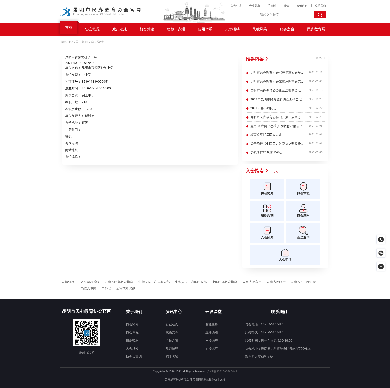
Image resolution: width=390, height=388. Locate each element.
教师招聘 (172, 348)
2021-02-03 (316, 81)
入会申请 (236, 5)
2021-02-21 (316, 117)
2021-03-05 (316, 125)
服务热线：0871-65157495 (264, 332)
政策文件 (172, 332)
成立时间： (73, 88)
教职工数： (73, 102)
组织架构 (132, 340)
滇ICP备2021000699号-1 (222, 371)
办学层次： (73, 95)
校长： (70, 136)
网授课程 (211, 340)
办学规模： (73, 157)
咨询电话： (73, 143)
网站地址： (73, 150)
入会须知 (132, 348)
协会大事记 (134, 356)
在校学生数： (74, 109)
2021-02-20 (316, 99)
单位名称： (73, 68)
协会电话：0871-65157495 (264, 324)
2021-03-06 (316, 134)
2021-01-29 (316, 72)
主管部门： (73, 129)
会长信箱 (302, 5)
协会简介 (132, 324)
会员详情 (97, 42)
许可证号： (73, 81)
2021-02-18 (316, 90)
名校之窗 (172, 340)
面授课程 (211, 348)
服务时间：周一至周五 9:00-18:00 (268, 340)
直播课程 (211, 332)
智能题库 (211, 324)
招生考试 (172, 356)
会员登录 (254, 5)
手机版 (272, 5)
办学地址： (73, 122)
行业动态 (172, 324)
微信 (286, 5)
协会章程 (132, 332)
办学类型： (73, 75)
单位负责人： (74, 116)
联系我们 (320, 5)
